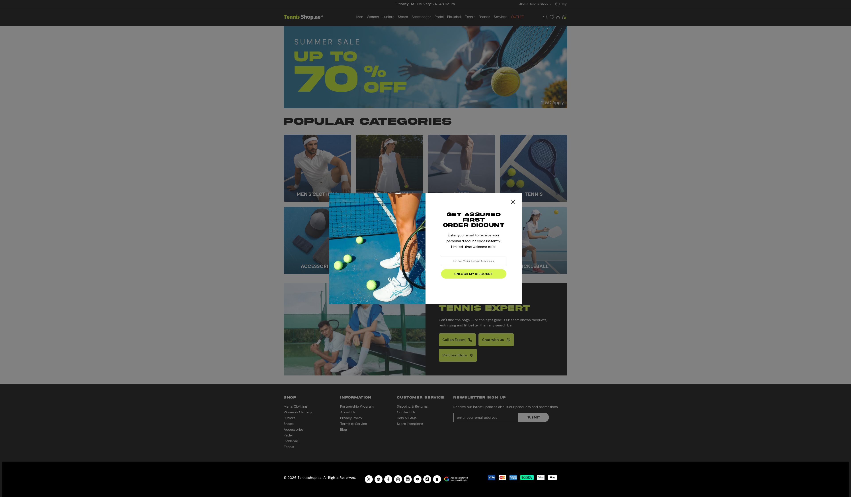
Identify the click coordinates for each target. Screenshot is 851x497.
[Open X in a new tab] (369, 479)
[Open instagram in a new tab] (398, 479)
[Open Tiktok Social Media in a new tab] (427, 479)
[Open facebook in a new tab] (388, 479)
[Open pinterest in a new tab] (379, 479)
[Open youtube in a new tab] (418, 479)
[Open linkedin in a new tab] (408, 479)
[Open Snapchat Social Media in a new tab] (437, 479)
